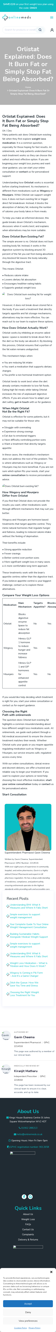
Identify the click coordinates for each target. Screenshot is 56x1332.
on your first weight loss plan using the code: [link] (28, 6)
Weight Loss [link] (28, 1219)
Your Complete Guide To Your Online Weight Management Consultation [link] (29, 926)
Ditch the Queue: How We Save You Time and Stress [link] (24, 984)
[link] (17, 17)
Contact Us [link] (28, 1229)
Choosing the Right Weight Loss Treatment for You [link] (24, 994)
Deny (28, 1312)
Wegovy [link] (45, 191)
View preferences (28, 1320)
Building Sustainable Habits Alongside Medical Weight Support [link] (29, 935)
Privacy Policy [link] (34, 1328)
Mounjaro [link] (7, 195)
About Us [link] (28, 1214)
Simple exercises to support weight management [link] (25, 916)
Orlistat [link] (29, 182)
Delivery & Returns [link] (28, 1239)
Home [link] (28, 87)
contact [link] (23, 172)
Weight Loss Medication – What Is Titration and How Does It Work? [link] (28, 964)
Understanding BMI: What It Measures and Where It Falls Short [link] (29, 906)
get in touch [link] (22, 402)
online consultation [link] (14, 475)
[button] (51, 1271)
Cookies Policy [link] (20, 1328)
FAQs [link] (28, 1224)
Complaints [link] (28, 1234)
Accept (28, 1303)
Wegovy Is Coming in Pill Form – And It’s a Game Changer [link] (26, 974)
